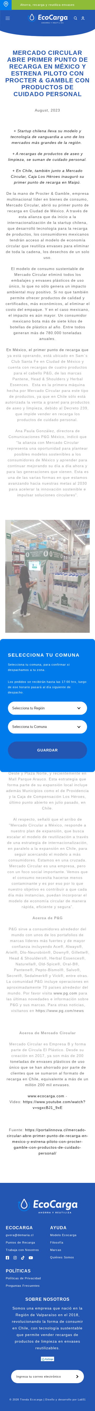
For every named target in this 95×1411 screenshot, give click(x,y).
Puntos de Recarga (20, 1242)
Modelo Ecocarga (63, 1235)
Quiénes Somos (62, 1257)
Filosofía (56, 1242)
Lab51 (82, 1399)
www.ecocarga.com (46, 1096)
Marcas (55, 1249)
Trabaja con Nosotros (22, 1249)
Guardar (47, 750)
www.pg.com (65, 993)
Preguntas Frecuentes (23, 1285)
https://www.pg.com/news (60, 1011)
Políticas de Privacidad (23, 1278)
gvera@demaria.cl (20, 1235)
